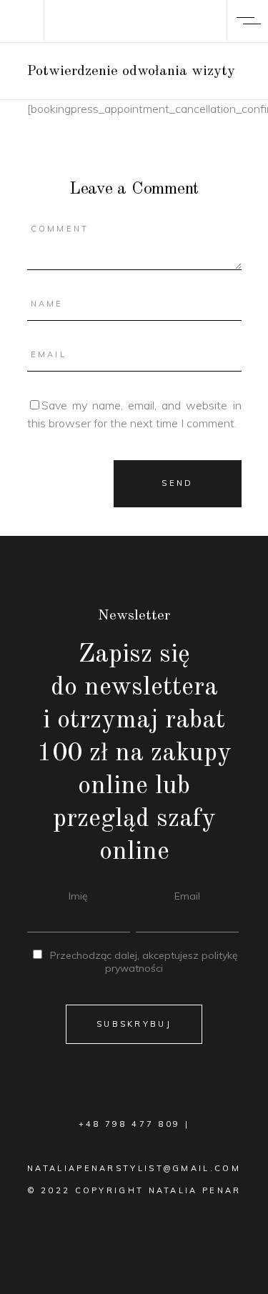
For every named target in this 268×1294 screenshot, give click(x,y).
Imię (78, 896)
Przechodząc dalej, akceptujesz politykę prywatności (144, 962)
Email (187, 896)
